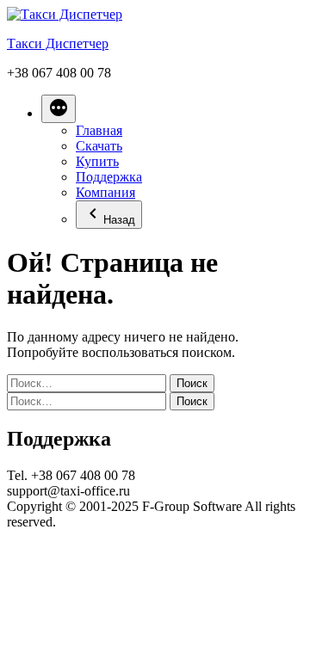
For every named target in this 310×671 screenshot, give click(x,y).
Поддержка (109, 176)
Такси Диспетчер (57, 43)
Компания (105, 192)
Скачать (99, 146)
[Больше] (58, 109)
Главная (99, 130)
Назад (119, 219)
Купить (97, 161)
